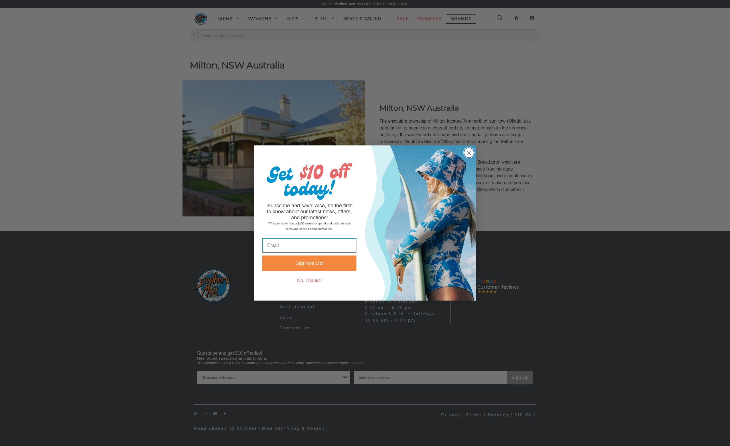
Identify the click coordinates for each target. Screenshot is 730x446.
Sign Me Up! (309, 263)
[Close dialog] (469, 153)
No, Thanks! (309, 280)
